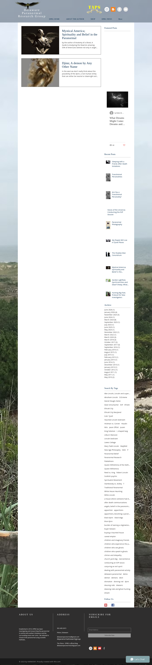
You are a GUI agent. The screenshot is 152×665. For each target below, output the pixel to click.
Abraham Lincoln (111, 397)
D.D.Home (123, 397)
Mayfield (123, 446)
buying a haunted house (114, 532)
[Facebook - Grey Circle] (119, 9)
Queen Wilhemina (111, 469)
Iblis (106, 427)
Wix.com (57, 661)
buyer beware (109, 529)
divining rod (118, 581)
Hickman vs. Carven (112, 423)
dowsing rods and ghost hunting (117, 589)
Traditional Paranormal (113, 487)
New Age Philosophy (112, 450)
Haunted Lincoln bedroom (114, 420)
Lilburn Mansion (110, 435)
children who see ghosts (114, 547)
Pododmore (109, 461)
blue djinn (108, 521)
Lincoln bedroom (111, 438)
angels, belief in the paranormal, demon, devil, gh (117, 506)
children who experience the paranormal (117, 544)
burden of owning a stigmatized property (117, 525)
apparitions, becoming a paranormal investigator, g (117, 514)
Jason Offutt (114, 427)
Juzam (122, 427)
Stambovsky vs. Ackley (113, 484)
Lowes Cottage (110, 442)
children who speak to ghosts (116, 551)
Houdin (124, 423)
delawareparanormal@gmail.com (68, 637)
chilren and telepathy (112, 555)
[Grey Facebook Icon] (104, 648)
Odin (124, 450)
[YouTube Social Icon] (105, 605)
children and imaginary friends (116, 540)
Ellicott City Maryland (112, 412)
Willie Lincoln (109, 495)
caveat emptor (110, 536)
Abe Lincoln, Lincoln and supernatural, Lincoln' (117, 393)
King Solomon (109, 431)
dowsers (119, 585)
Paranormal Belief (111, 454)
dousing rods (109, 585)
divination (108, 581)
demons (114, 578)
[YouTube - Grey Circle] (125, 9)
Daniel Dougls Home (112, 401)
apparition (108, 510)
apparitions (118, 510)
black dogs (119, 517)
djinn (127, 581)
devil (121, 578)
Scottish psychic (110, 476)
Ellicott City (108, 408)
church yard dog (110, 559)
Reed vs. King (109, 472)
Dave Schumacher (111, 405)
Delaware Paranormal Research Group (32, 13)
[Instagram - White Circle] (106, 9)
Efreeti (127, 405)
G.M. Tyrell (108, 416)
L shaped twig (122, 431)
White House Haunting (113, 491)
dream (107, 593)
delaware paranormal (113, 574)
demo (125, 574)
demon (107, 578)
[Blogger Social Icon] (113, 9)
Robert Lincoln (122, 472)
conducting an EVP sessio (114, 563)
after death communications (115, 502)
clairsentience (124, 559)
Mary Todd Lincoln (111, 446)
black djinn (108, 517)
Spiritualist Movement (113, 480)
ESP (121, 405)
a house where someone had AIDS (117, 499)
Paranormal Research (112, 457)
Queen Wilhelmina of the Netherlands (117, 465)
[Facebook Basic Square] (113, 605)
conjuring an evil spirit (113, 566)
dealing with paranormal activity (117, 570)
